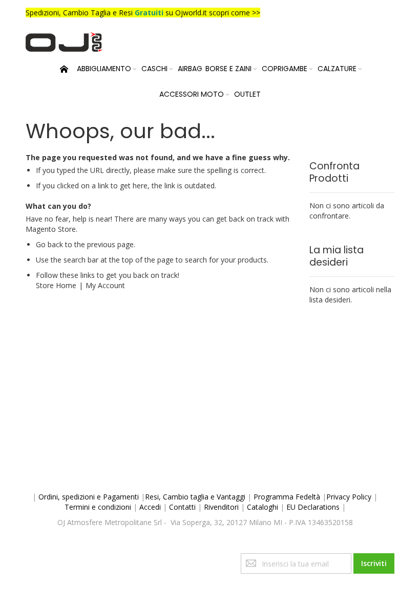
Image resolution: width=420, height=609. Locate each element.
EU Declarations (313, 507)
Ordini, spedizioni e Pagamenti (88, 497)
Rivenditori (221, 507)
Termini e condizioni (98, 507)
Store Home (56, 285)
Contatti (182, 507)
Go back (49, 244)
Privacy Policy (348, 497)
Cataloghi (262, 507)
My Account (105, 285)
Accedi (150, 507)
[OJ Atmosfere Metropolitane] (64, 42)
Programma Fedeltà (287, 497)
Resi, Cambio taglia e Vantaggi (195, 497)
